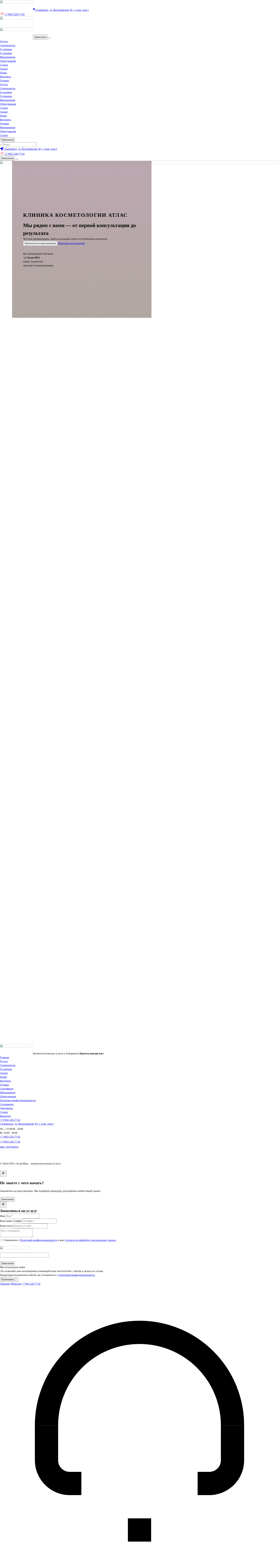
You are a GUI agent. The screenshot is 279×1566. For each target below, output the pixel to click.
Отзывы (4, 80)
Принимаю (7, 1279)
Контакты (5, 76)
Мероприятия (7, 57)
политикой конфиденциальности (76, 1275)
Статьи (4, 65)
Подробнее (6, 590)
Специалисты (7, 45)
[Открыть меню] (16, 159)
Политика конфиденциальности (18, 1100)
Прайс (3, 72)
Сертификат (7, 1088)
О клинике (6, 49)
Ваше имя (5, 1019)
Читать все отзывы (95, 657)
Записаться (40, 37)
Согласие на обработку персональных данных (90, 1033)
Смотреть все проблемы (13, 474)
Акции (4, 68)
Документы (6, 1108)
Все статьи (6, 725)
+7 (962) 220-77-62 (14, 14)
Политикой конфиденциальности (38, 1033)
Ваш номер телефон (11, 1028)
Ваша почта (6, 1023)
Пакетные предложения (71, 243)
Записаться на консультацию (40, 243)
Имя (2, 1216)
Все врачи (5, 502)
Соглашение (7, 1104)
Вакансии (5, 1116)
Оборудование (8, 61)
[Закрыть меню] (49, 37)
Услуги (4, 41)
